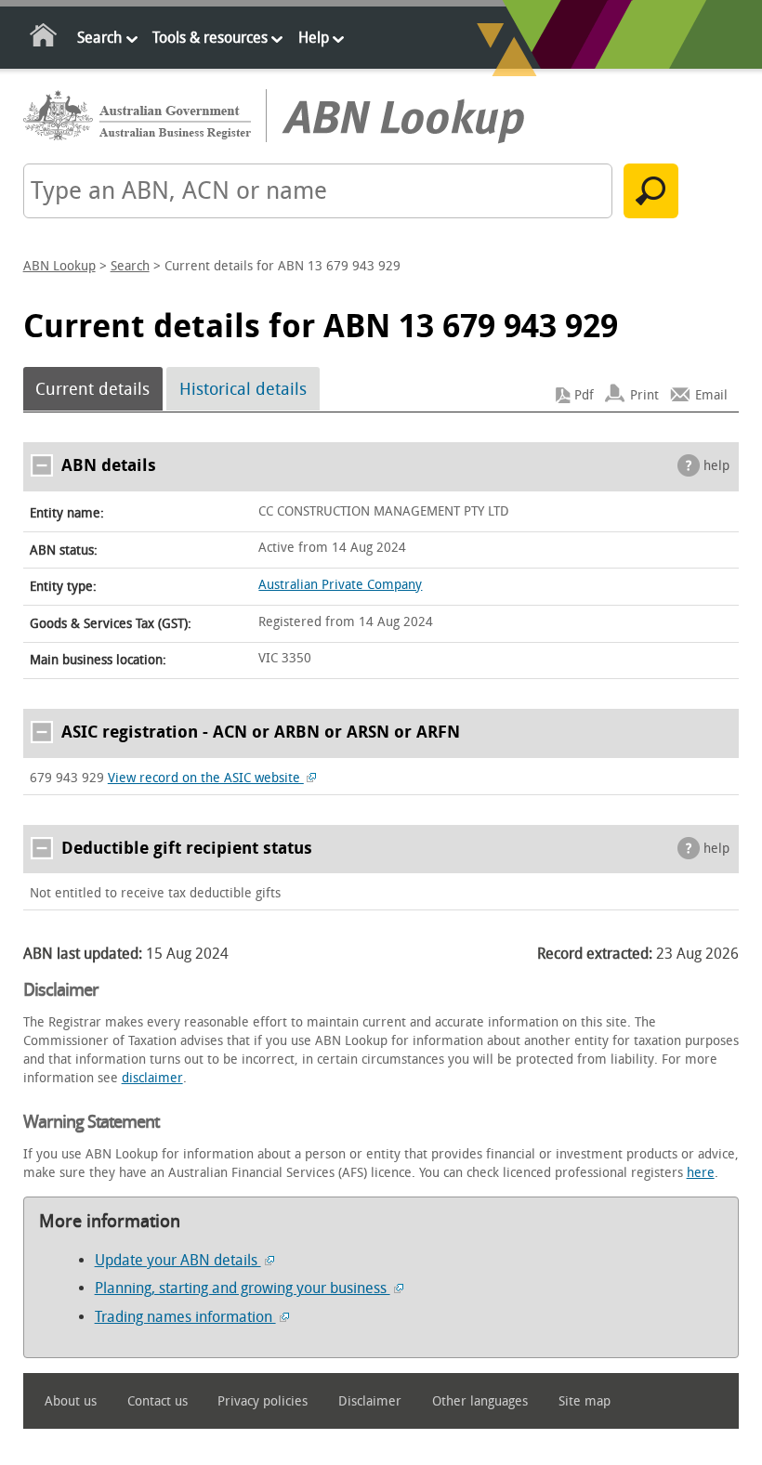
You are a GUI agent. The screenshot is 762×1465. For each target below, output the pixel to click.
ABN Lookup (59, 266)
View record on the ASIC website (206, 778)
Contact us (157, 1401)
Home (44, 38)
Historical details (243, 389)
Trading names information (185, 1317)
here (701, 1173)
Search (99, 37)
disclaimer (152, 1078)
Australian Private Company (340, 585)
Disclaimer (369, 1401)
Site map (584, 1401)
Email (711, 395)
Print (644, 395)
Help (313, 37)
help (716, 466)
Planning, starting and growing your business (242, 1288)
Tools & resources (210, 37)
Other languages (480, 1401)
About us (71, 1401)
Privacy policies (262, 1401)
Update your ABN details (178, 1260)
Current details (92, 389)
